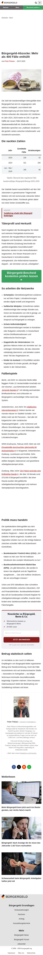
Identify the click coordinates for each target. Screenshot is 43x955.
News (17, 7)
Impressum (11, 953)
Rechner (5, 7)
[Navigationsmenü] (39, 2)
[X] (19, 767)
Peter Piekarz (10, 61)
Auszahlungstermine (21, 923)
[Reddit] (24, 767)
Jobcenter (21, 944)
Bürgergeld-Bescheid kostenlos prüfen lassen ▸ (21, 276)
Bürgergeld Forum (21, 939)
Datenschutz (31, 953)
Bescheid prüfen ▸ (33, 7)
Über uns (21, 953)
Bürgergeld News (21, 935)
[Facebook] (14, 767)
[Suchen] (36, 3)
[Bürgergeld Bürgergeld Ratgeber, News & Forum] (9, 2)
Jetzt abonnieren (21, 640)
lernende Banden (9, 390)
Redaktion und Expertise (28, 753)
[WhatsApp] (29, 767)
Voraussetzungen (21, 910)
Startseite (5, 17)
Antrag (21, 919)
